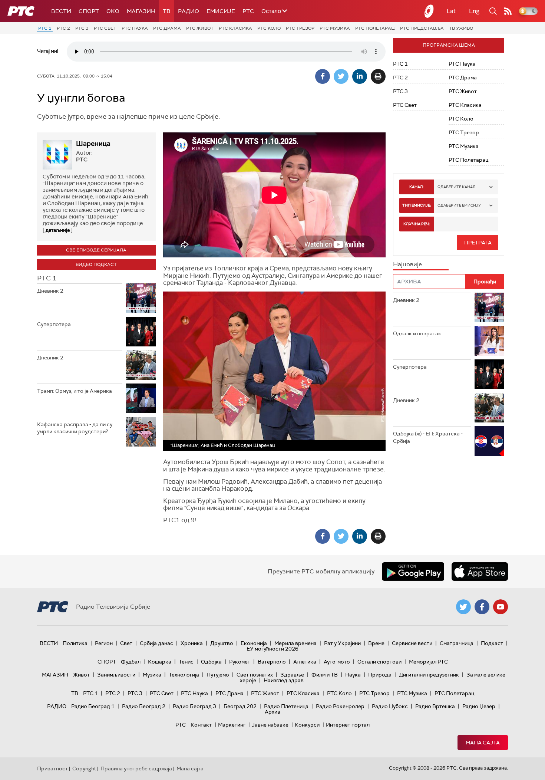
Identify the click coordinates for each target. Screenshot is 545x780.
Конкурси (307, 724)
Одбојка (211, 661)
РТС (248, 11)
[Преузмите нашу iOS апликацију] (480, 571)
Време (376, 643)
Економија (254, 643)
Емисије (221, 11)
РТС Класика (235, 28)
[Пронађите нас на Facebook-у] (482, 606)
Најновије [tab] (407, 264)
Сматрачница (456, 643)
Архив (272, 711)
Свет (126, 643)
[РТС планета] (429, 11)
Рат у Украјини (342, 643)
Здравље (292, 674)
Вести (61, 11)
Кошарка (159, 661)
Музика (152, 674)
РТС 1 (45, 28)
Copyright (84, 768)
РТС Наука (135, 28)
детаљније (58, 230)
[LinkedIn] (359, 76)
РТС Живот (200, 28)
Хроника (192, 643)
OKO (112, 11)
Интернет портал (348, 724)
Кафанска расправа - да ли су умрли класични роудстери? (74, 428)
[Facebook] (322, 76)
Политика (75, 643)
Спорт (89, 11)
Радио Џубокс (390, 706)
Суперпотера (54, 324)
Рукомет (239, 661)
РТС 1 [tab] (46, 278)
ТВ (167, 11)
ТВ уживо (461, 28)
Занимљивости (116, 674)
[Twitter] (341, 76)
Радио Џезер (478, 706)
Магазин (141, 11)
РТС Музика (335, 28)
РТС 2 (63, 28)
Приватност (52, 768)
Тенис (186, 661)
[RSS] (508, 11)
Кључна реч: (416, 223)
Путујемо (218, 674)
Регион (104, 643)
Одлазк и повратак (417, 333)
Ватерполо (272, 661)
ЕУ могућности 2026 (272, 648)
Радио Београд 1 (93, 706)
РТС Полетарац (375, 28)
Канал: (416, 186)
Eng (474, 11)
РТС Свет (105, 28)
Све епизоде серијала (96, 250)
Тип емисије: (416, 205)
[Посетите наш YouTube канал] (500, 606)
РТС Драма (167, 28)
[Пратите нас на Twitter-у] (463, 606)
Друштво (221, 643)
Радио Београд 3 (194, 706)
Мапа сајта (483, 742)
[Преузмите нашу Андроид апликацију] (413, 571)
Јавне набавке (270, 724)
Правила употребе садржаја (136, 768)
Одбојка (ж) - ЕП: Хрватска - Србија (428, 437)
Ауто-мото (337, 661)
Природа (380, 674)
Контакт (201, 724)
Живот (81, 674)
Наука (353, 674)
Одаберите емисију (459, 205)
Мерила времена (295, 643)
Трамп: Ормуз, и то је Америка (74, 391)
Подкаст (492, 643)
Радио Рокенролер (340, 706)
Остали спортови (379, 661)
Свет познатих (255, 674)
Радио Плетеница (286, 706)
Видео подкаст (96, 264)
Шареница (93, 143)
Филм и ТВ (324, 674)
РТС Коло (269, 28)
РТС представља (422, 28)
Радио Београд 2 (143, 706)
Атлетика (304, 661)
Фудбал (131, 661)
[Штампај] (378, 76)
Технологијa (184, 674)
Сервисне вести (412, 643)
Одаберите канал (456, 186)
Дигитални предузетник (429, 674)
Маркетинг (231, 724)
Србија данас (156, 643)
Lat (451, 11)
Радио (188, 11)
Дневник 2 (50, 290)
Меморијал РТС (428, 661)
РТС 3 (82, 28)
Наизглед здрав (284, 680)
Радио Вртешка (435, 706)
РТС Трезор (300, 28)
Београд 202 (240, 706)
